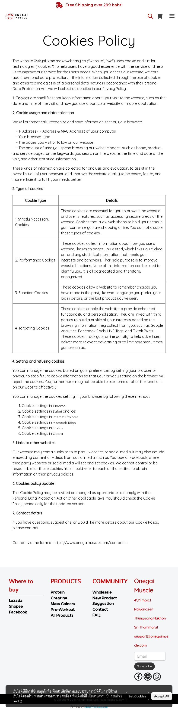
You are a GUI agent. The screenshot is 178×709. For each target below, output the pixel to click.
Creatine (59, 598)
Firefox (58, 428)
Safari (57, 411)
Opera (58, 434)
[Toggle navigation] (172, 16)
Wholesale (102, 592)
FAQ (96, 615)
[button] (148, 16)
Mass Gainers (63, 603)
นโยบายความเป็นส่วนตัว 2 (105, 696)
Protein (58, 592)
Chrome (59, 406)
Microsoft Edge (64, 422)
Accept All (161, 696)
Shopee (16, 606)
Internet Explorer (65, 417)
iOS (73, 411)
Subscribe (144, 666)
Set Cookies (137, 696)
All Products (62, 615)
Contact (100, 609)
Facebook (18, 612)
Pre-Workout (63, 609)
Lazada (15, 600)
